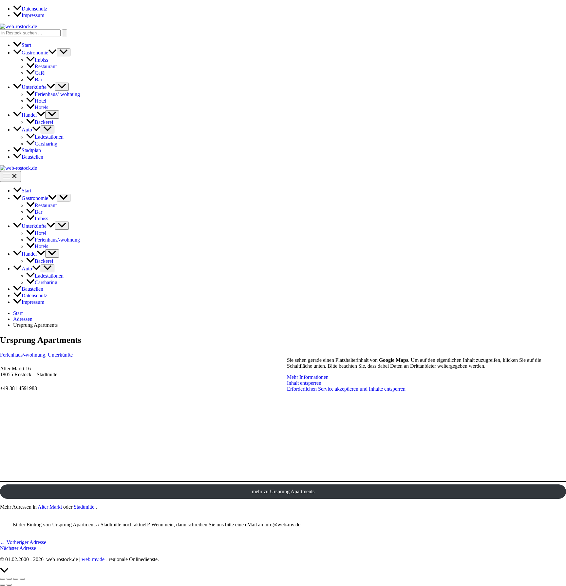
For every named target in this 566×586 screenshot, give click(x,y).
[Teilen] (15, 579)
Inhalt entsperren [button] (304, 383)
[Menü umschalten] (63, 52)
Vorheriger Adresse (23, 542)
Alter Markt (50, 507)
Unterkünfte (60, 355)
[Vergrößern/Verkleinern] (2, 579)
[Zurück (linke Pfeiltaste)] (2, 585)
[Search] (64, 32)
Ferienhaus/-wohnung (22, 355)
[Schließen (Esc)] (22, 579)
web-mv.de (93, 559)
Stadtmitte (84, 507)
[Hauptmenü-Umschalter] (10, 176)
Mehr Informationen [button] (308, 377)
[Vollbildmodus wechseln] (9, 579)
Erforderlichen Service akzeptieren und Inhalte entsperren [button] (346, 389)
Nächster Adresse (21, 548)
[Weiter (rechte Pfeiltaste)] (9, 585)
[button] (52, 52)
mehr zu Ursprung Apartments (283, 491)
